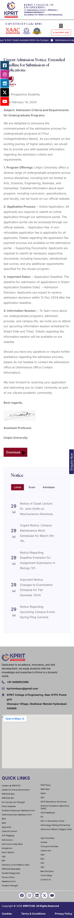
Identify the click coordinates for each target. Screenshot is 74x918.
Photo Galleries (9, 806)
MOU (4, 819)
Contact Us (46, 879)
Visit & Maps (46, 875)
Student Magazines (11, 873)
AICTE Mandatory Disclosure (53, 801)
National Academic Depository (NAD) (55, 807)
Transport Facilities (49, 846)
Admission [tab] (49, 487)
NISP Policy (46, 785)
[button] (61, 26)
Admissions (7, 840)
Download (13, 452)
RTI (42, 817)
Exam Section (8, 852)
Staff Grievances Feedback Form (17, 814)
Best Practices (47, 871)
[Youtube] (52, 895)
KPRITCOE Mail (8, 794)
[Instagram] (29, 895)
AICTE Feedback (48, 812)
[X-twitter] (44, 895)
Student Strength (10, 885)
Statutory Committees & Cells (15, 865)
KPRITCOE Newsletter (11, 869)
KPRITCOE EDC (8, 798)
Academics (7, 848)
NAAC (43, 793)
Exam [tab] (32, 487)
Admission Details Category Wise (56, 829)
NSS (43, 854)
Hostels (44, 842)
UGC (43, 797)
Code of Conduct (9, 831)
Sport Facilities (47, 838)
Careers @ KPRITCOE (11, 785)
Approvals (6, 827)
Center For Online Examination (16, 789)
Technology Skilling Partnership (55, 825)
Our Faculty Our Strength (13, 802)
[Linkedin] (37, 895)
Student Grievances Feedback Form (18, 810)
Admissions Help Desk (12, 844)
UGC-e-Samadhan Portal (52, 821)
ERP (3, 860)
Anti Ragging (8, 835)
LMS (4, 856)
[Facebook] (22, 895)
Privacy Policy (8, 877)
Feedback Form (9, 881)
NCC (43, 859)
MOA (4, 823)
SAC (42, 867)
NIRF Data (45, 789)
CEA (42, 863)
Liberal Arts (46, 850)
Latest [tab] (17, 487)
